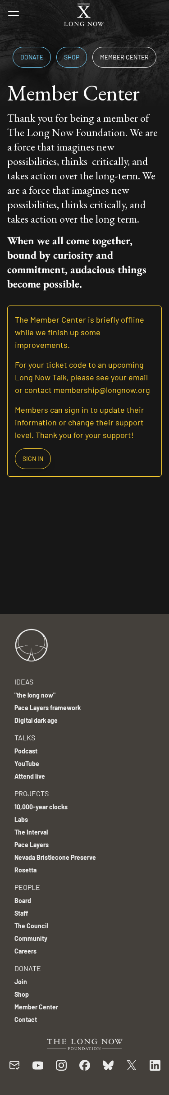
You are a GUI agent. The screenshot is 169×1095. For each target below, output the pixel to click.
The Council (31, 926)
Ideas (23, 681)
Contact (25, 1019)
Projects (31, 793)
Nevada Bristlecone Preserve (55, 857)
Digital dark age (36, 720)
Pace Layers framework (47, 708)
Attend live (29, 776)
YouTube (26, 763)
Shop (71, 57)
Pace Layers (31, 845)
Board (22, 900)
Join (20, 982)
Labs (21, 819)
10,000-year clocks (41, 807)
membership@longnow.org (102, 390)
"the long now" (34, 695)
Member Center (124, 57)
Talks (24, 737)
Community (30, 938)
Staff (21, 913)
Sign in (33, 458)
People (27, 887)
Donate (31, 57)
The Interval (31, 832)
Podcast (25, 751)
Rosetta (25, 870)
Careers (25, 951)
